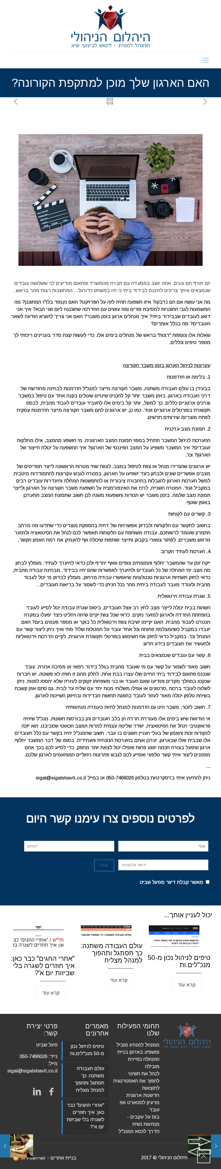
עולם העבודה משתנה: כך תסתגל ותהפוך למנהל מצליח (111, 953)
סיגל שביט (47, 1045)
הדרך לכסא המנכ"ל (139, 1131)
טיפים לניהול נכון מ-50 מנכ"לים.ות (179, 961)
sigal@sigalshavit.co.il (32, 1071)
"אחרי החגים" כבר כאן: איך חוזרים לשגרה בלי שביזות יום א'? (43, 966)
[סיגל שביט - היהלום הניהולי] (110, 26)
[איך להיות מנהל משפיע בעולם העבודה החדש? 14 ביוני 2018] (216, 1145)
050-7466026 (33, 1056)
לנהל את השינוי (143, 1073)
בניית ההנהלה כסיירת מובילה (138, 1059)
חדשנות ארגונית (142, 1095)
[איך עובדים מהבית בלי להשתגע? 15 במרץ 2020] (5, 1145)
